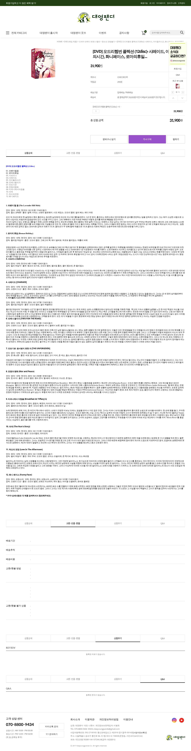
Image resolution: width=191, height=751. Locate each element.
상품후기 (118, 153)
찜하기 (176, 139)
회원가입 (144, 3)
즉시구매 (147, 139)
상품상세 (28, 153)
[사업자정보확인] (140, 732)
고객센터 (181, 3)
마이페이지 (160, 3)
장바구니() (171, 3)
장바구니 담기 (109, 139)
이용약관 (89, 719)
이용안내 (128, 719)
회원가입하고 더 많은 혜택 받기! (21, 3)
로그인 (152, 3)
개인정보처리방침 (108, 719)
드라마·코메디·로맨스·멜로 (89, 41)
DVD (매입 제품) (70, 41)
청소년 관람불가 (108, 41)
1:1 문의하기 (52, 734)
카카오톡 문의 (51, 726)
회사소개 (75, 719)
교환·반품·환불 (73, 153)
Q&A (178, 74)
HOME (59, 41)
